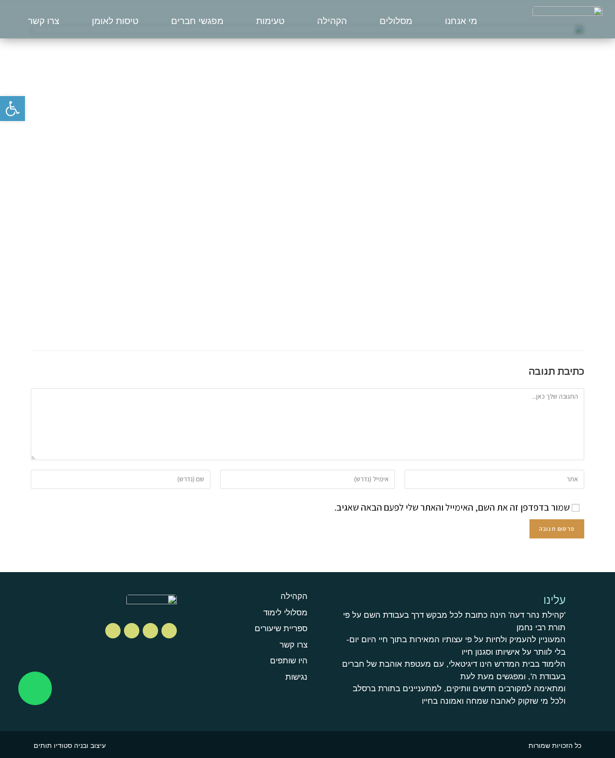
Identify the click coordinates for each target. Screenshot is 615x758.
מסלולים (396, 21)
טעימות (270, 21)
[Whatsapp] (35, 688)
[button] (12, 108)
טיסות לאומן (115, 21)
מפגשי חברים (197, 21)
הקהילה (332, 21)
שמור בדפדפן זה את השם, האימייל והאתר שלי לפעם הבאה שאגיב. (452, 507)
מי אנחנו (461, 21)
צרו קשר (43, 21)
